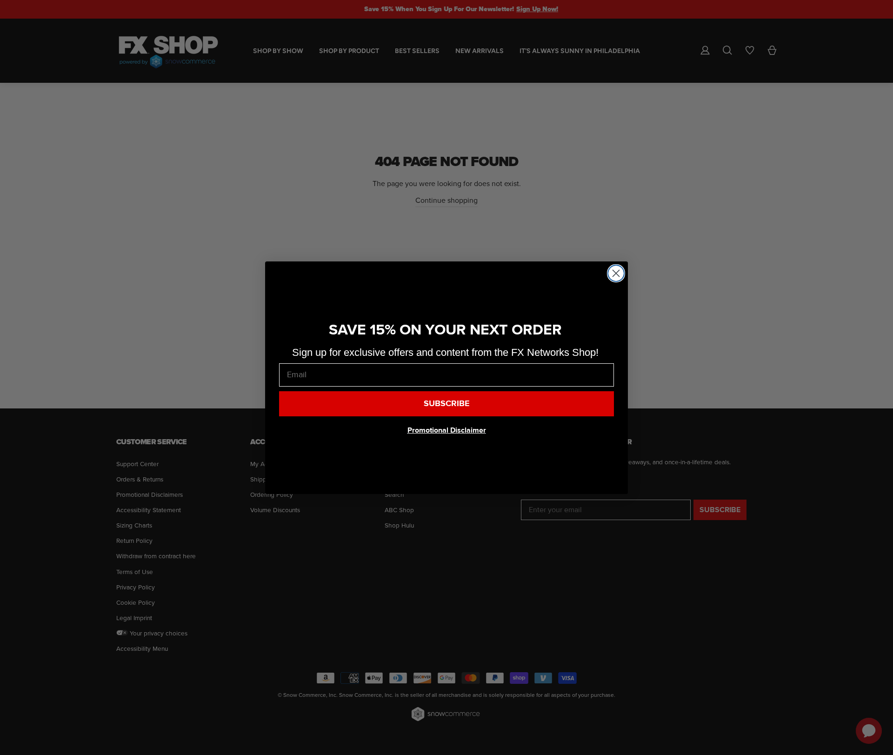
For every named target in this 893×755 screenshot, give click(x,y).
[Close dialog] (616, 273)
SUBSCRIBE (447, 403)
